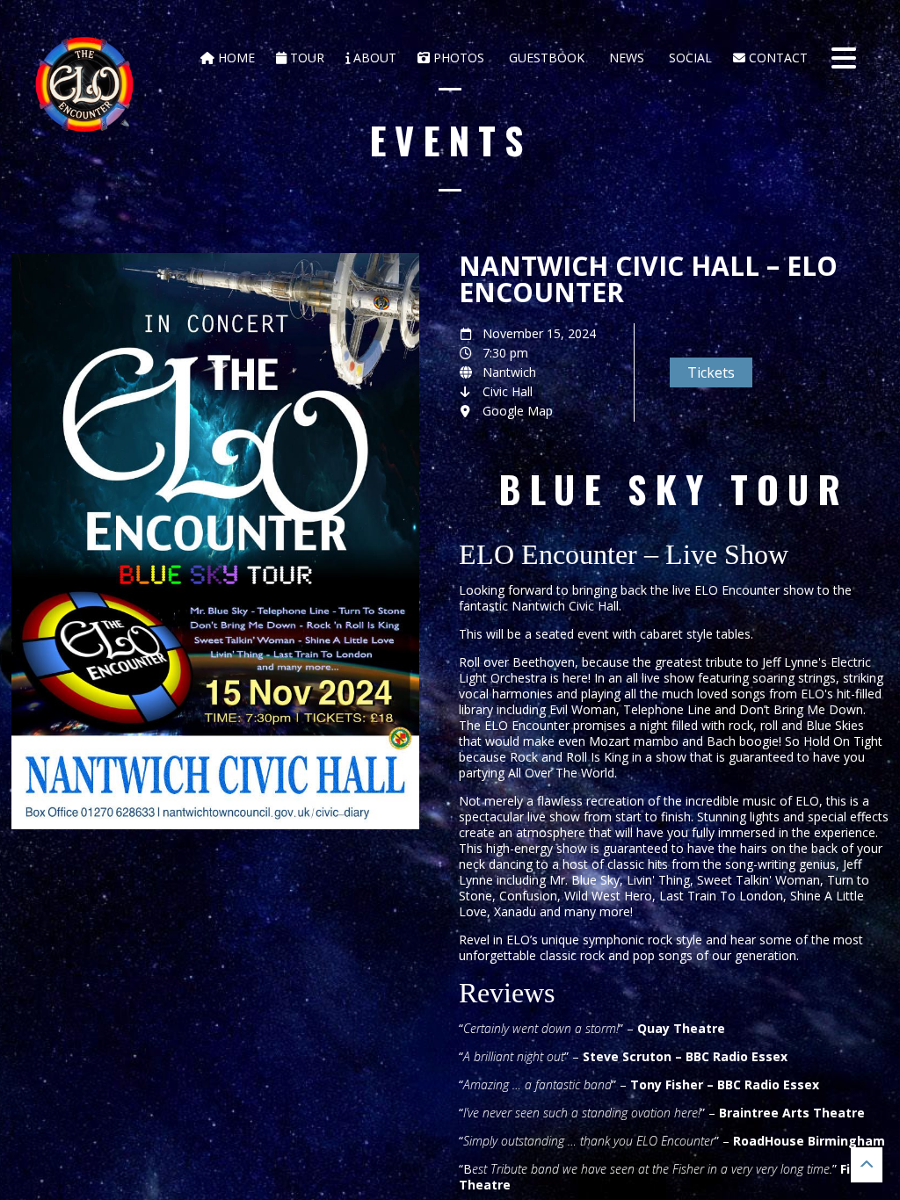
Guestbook (544, 57)
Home (234, 57)
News (625, 57)
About (373, 57)
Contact (776, 57)
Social (688, 57)
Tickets (711, 372)
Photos (457, 57)
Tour (305, 57)
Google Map (518, 410)
